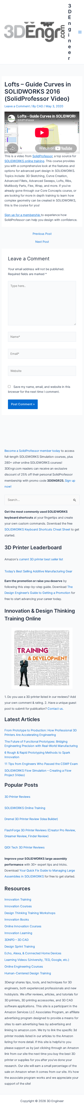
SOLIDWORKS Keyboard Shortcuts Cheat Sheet (37, 529)
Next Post (42, 241)
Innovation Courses (18, 906)
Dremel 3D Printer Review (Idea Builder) (31, 819)
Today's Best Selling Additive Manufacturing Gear (38, 571)
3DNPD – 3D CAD (16, 940)
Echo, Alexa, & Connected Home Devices (32, 953)
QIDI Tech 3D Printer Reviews (24, 847)
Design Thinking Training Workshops (29, 913)
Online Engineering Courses (23, 966)
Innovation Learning (18, 933)
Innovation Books (16, 919)
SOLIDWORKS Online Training (24, 808)
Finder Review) (38, 836)
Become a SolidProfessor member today (32, 451)
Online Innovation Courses (22, 926)
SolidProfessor (42, 156)
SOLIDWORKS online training (24, 161)
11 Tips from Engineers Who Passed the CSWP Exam (41, 764)
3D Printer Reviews (17, 797)
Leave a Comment (17, 106)
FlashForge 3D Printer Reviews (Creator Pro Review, (40, 830)
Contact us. (56, 709)
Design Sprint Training (19, 946)
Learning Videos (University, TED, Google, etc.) (36, 960)
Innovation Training (17, 899)
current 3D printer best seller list (41, 559)
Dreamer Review (15, 836)
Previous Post (42, 233)
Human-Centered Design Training (27, 973)
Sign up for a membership (22, 215)
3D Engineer (70, 32)
